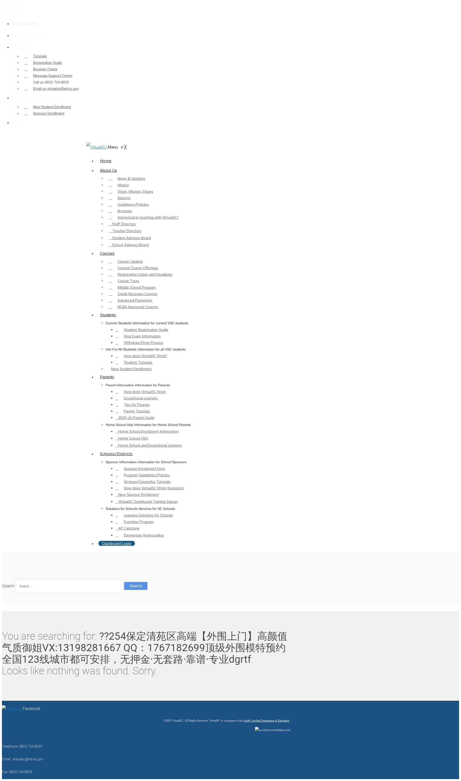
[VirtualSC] (97, 147)
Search (8, 585)
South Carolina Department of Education (266, 720)
